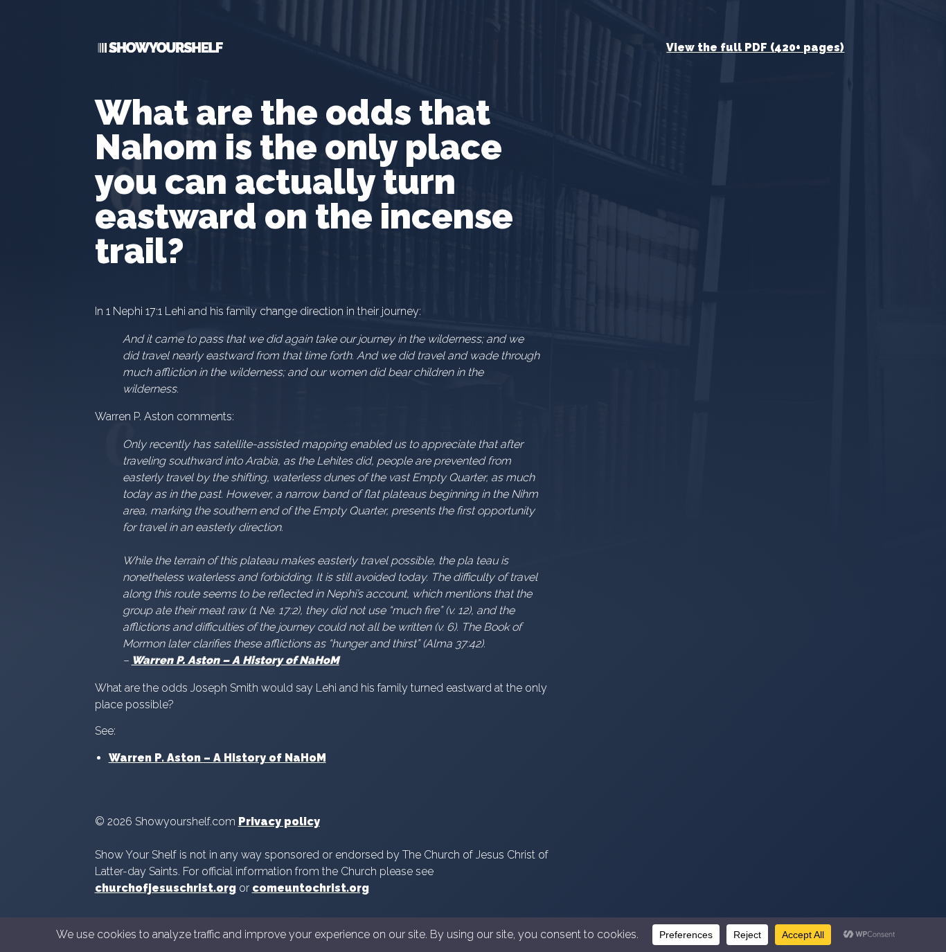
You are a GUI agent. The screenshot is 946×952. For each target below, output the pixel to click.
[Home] (159, 50)
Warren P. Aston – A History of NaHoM (217, 757)
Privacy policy (279, 821)
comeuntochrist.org (310, 888)
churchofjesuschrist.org (165, 888)
